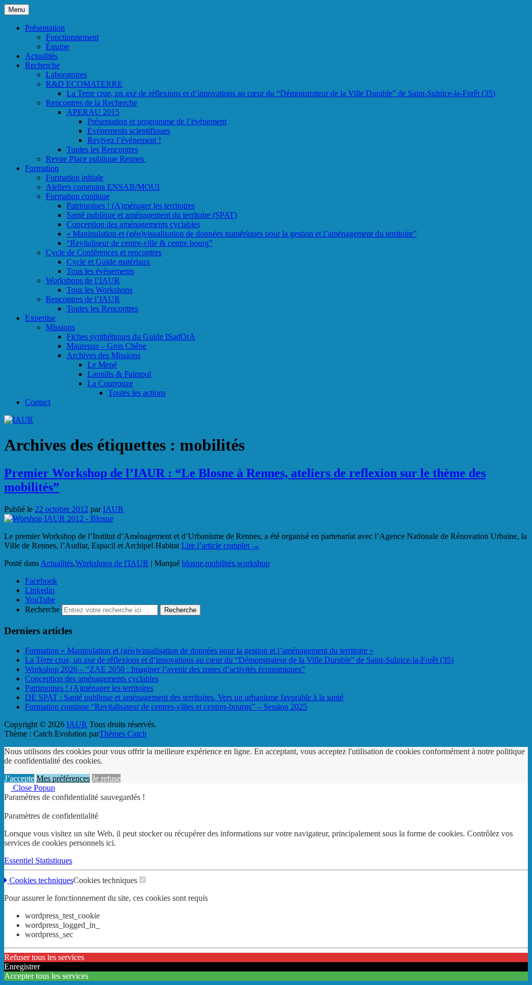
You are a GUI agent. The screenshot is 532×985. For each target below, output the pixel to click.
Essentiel (19, 860)
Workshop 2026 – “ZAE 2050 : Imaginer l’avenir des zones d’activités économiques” (165, 669)
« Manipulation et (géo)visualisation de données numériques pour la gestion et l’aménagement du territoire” (241, 233)
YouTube (40, 599)
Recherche (42, 65)
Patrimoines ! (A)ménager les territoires (130, 205)
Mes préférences (63, 778)
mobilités (220, 563)
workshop (253, 563)
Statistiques (53, 860)
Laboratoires (66, 74)
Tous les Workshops (99, 289)
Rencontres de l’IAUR (83, 299)
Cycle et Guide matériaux (108, 261)
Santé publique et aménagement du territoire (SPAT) (151, 215)
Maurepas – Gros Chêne (106, 346)
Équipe (57, 46)
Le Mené (102, 364)
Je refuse (106, 778)
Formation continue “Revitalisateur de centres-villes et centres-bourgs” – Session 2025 (166, 706)
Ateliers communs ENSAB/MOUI (102, 186)
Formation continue (78, 196)
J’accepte (19, 778)
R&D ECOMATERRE (84, 84)
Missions (60, 327)
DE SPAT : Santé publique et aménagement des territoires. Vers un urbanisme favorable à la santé (184, 697)
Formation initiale (74, 177)
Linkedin (40, 590)
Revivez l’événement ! (124, 140)
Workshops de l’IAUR (83, 280)
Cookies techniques (40, 880)
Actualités (41, 55)
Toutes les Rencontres (102, 149)
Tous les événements (100, 271)
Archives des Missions (103, 355)
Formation (42, 168)
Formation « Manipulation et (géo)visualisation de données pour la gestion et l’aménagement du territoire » (199, 650)
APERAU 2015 (92, 112)
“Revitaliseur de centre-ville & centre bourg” (139, 243)
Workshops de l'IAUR (112, 563)
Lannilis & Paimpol (119, 374)
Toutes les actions (137, 392)
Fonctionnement (72, 37)
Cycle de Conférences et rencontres (104, 252)
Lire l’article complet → (220, 545)
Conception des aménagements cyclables (133, 224)
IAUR (113, 509)
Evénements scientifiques (128, 130)
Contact (37, 402)
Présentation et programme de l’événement (157, 121)
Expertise (40, 317)
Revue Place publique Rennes (96, 158)
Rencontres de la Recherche (91, 102)
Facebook (41, 580)
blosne (192, 563)
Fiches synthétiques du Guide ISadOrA (130, 336)
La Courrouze (110, 383)
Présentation (45, 27)
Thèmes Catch (123, 733)
